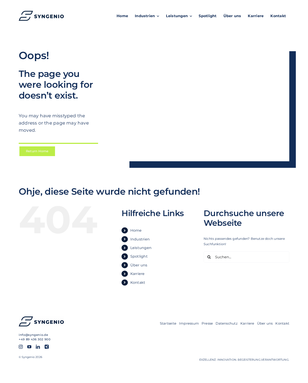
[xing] (47, 347)
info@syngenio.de (33, 335)
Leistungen (141, 248)
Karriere (137, 274)
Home (136, 230)
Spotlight (139, 256)
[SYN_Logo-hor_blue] (41, 12)
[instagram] (21, 347)
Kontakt (137, 282)
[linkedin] (38, 347)
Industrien (140, 239)
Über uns (138, 265)
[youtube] (29, 347)
